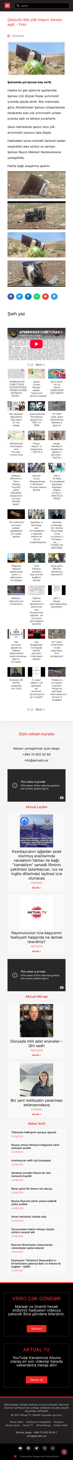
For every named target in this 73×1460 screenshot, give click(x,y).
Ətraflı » (36, 887)
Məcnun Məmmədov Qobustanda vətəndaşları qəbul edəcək (32, 1246)
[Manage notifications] (64, 1452)
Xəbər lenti (36, 1123)
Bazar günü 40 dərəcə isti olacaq (31, 1188)
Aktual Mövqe (36, 996)
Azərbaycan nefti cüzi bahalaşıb (31, 1160)
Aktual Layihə (36, 807)
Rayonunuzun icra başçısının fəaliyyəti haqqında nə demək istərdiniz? (36, 937)
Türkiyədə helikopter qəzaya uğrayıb (33, 1132)
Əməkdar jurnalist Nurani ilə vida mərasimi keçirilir (31, 1174)
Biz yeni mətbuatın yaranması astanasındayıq (37, 1102)
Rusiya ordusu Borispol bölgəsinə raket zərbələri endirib (35, 1146)
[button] (7, 5)
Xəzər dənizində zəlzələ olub (28, 1216)
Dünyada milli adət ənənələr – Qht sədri (36, 1043)
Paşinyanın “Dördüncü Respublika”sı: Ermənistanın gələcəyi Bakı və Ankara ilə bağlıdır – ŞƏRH (36, 1263)
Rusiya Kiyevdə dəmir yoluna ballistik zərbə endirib (34, 1202)
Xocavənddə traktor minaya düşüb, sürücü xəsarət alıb (33, 1231)
